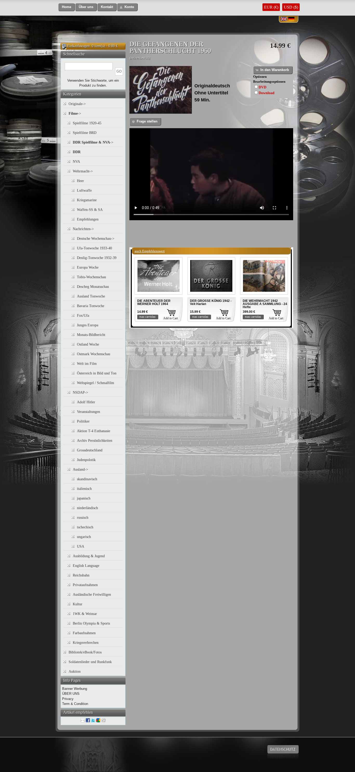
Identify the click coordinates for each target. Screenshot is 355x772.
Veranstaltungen (88, 412)
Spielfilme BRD (84, 133)
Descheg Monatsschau (93, 287)
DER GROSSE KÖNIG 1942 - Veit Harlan (211, 302)
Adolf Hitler (86, 402)
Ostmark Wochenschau (93, 354)
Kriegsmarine (87, 200)
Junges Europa (87, 325)
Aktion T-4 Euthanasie (93, 431)
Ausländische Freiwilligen (92, 594)
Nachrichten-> (83, 229)
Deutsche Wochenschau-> (95, 239)
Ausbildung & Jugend (89, 556)
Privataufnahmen (85, 585)
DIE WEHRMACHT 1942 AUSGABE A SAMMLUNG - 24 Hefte (265, 304)
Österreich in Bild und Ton (96, 373)
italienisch (84, 489)
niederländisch (87, 508)
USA (80, 546)
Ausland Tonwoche (91, 296)
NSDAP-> (80, 392)
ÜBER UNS (71, 694)
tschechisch (85, 527)
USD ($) (291, 7)
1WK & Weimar (85, 614)
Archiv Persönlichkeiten (94, 441)
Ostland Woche (88, 344)
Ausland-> (80, 469)
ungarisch (84, 537)
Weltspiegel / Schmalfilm (95, 383)
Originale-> (77, 104)
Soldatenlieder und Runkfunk (90, 662)
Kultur (77, 604)
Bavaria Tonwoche (90, 306)
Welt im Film (87, 364)
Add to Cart (170, 318)
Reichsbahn (81, 575)
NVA (76, 162)
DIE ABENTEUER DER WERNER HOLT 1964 (153, 302)
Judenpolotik (86, 460)
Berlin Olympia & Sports (91, 623)
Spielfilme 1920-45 (87, 123)
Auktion (75, 671)
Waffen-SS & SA (90, 210)
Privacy (68, 699)
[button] (66, 7)
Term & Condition (75, 704)
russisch (82, 518)
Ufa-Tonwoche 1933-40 (94, 248)
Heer (80, 181)
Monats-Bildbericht (91, 335)
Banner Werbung (74, 689)
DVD (262, 87)
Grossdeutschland (89, 450)
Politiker (83, 421)
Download (266, 93)
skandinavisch (87, 479)
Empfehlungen (87, 219)
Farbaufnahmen (84, 633)
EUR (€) (271, 7)
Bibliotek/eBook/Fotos (85, 652)
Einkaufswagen (78, 46)
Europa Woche (87, 267)
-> (75, 113)
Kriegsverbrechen (85, 643)
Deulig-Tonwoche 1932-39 (96, 258)
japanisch (83, 498)
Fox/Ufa (83, 315)
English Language (86, 566)
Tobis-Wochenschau (91, 277)
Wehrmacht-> (83, 171)
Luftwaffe (84, 190)
